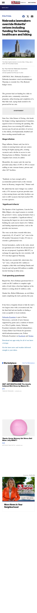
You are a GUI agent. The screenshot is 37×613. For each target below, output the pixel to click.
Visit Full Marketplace (28, 363)
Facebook (21, 336)
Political (6, 16)
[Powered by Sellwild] (32, 475)
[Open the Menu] (3, 2)
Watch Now (31, 2)
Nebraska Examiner (9, 317)
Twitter (30, 336)
